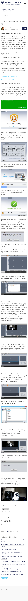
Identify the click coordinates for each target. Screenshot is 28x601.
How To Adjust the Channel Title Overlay (12, 574)
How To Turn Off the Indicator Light (11, 571)
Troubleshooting (8, 11)
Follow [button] (24, 28)
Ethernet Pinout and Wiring (8, 549)
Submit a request (19, 517)
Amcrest (3, 9)
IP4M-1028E (11, 9)
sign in (6, 531)
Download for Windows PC (9, 76)
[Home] (11, 3)
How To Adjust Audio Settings (9, 569)
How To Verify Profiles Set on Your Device (13, 561)
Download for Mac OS (7, 80)
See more (4, 578)
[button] (25, 3)
